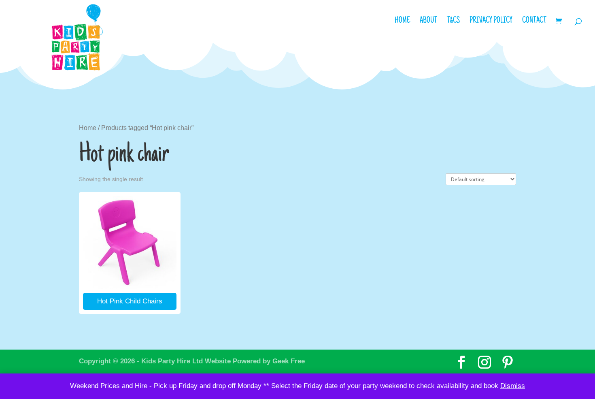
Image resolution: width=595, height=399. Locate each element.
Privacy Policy (491, 22)
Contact (534, 22)
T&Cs (453, 22)
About (428, 22)
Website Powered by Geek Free (255, 361)
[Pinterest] (507, 362)
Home (402, 22)
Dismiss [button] (512, 386)
